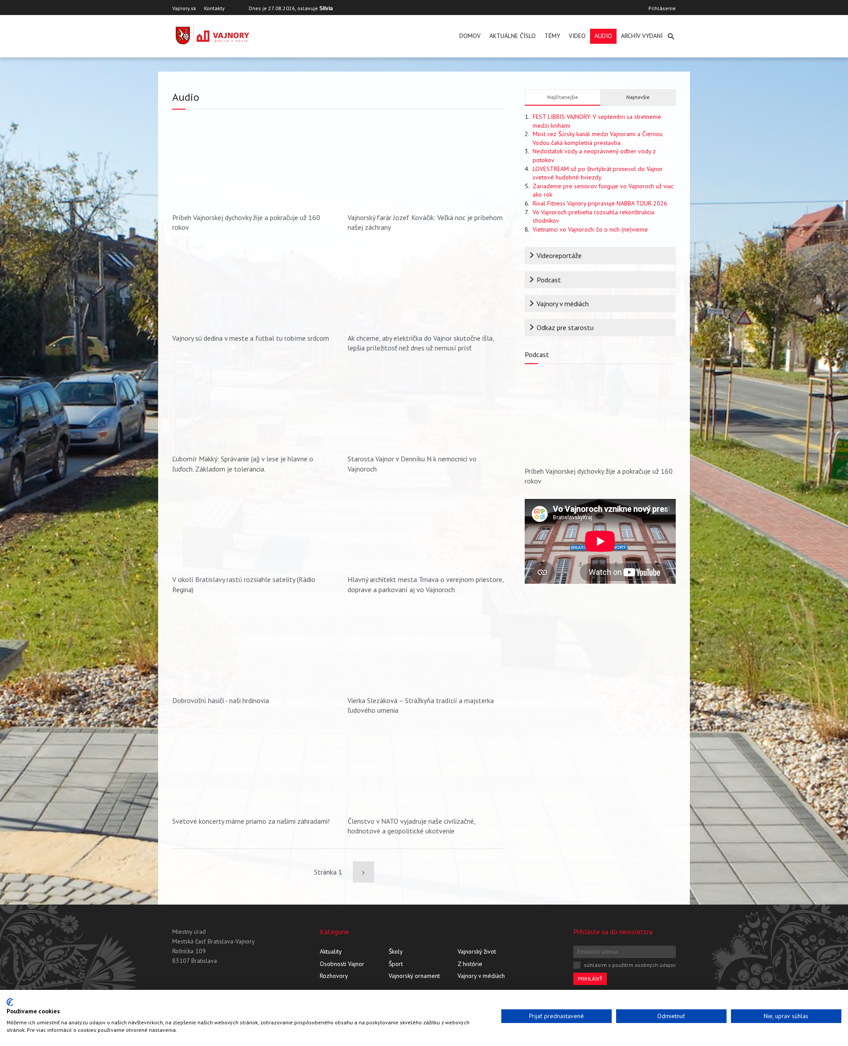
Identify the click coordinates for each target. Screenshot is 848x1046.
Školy (396, 951)
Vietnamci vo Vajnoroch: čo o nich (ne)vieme (590, 229)
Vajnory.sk (184, 8)
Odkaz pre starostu (565, 327)
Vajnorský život (477, 951)
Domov (470, 36)
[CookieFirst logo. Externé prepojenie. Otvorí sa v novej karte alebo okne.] (10, 1002)
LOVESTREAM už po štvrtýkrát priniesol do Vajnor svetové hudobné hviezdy (598, 173)
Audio (603, 36)
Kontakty (214, 8)
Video (577, 36)
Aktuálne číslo (512, 36)
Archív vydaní (641, 36)
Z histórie (470, 964)
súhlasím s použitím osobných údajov (630, 965)
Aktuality (331, 951)
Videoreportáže (559, 255)
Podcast (549, 279)
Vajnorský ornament (414, 976)
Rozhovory (334, 976)
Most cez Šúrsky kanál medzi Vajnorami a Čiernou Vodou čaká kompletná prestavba (597, 138)
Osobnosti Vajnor (342, 964)
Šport (396, 964)
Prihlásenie (662, 8)
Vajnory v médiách (563, 303)
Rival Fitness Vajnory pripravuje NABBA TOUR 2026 (600, 203)
